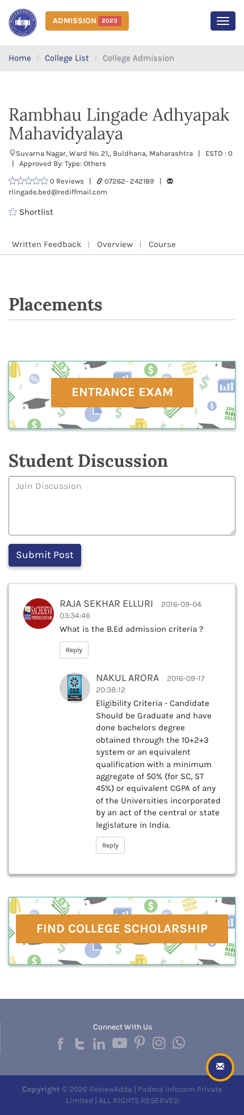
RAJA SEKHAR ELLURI (106, 603)
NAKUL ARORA (127, 677)
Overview (115, 244)
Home (20, 58)
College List (67, 58)
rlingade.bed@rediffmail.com (58, 192)
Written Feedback (46, 244)
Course (162, 244)
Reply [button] (74, 650)
